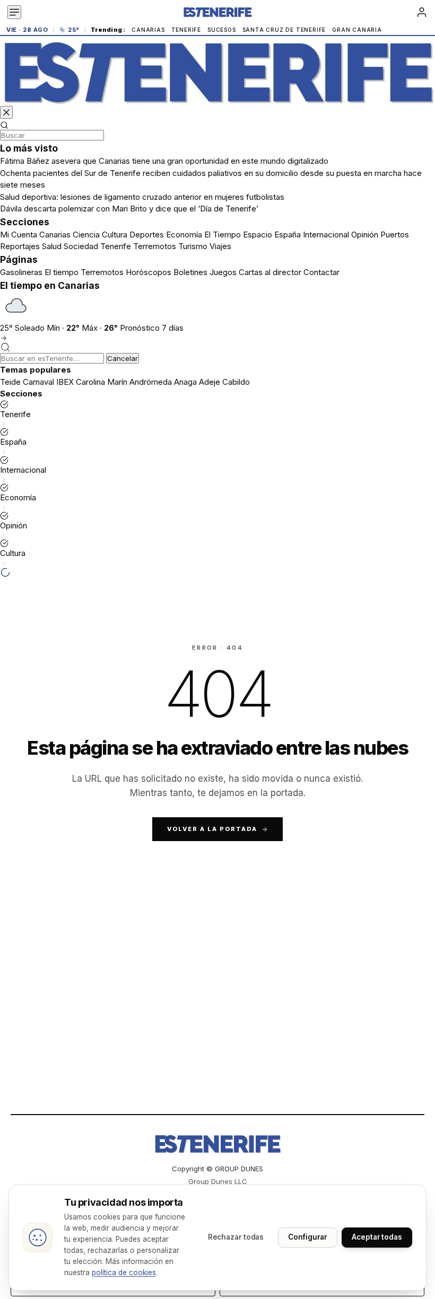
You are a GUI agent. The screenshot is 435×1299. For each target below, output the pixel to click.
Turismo (192, 246)
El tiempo (62, 272)
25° (74, 29)
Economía (184, 234)
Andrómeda (150, 382)
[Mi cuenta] (422, 12)
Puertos (394, 234)
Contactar (321, 272)
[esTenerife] (217, 72)
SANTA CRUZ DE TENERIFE (284, 29)
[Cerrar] (6, 112)
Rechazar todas (236, 1237)
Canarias (55, 234)
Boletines (190, 272)
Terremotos (154, 246)
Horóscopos (148, 272)
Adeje (209, 382)
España (287, 234)
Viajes (220, 246)
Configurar (307, 1237)
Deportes (146, 234)
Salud (52, 246)
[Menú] (14, 12)
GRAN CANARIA (357, 29)
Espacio (257, 234)
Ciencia (86, 234)
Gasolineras (21, 272)
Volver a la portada (212, 829)
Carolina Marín (101, 382)
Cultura (114, 234)
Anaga (185, 382)
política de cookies (124, 1272)
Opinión (364, 234)
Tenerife (115, 246)
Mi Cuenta (18, 234)
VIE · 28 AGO (27, 30)
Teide (10, 382)
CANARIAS (148, 29)
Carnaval (38, 382)
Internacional (326, 234)
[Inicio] (217, 12)
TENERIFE (186, 29)
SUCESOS (221, 29)
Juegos (223, 272)
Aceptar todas (377, 1237)
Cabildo (236, 382)
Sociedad (81, 246)
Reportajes (20, 246)
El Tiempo (222, 234)
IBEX (65, 382)
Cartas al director (270, 272)
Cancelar (122, 358)
